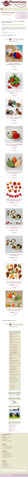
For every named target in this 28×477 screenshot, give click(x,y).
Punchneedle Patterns (14, 379)
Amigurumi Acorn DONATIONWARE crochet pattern (14, 118)
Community (4, 438)
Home (3, 436)
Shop (2, 21)
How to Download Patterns (13, 424)
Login (22, 12)
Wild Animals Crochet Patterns (14, 337)
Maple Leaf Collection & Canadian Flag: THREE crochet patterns (14, 200)
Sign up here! (23, 16)
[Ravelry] (21, 470)
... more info (14, 69)
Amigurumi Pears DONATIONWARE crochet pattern (14, 173)
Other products (11, 419)
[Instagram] (14, 470)
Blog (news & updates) (6, 437)
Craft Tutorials (12, 382)
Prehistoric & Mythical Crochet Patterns (14, 350)
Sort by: (3, 32)
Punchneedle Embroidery (7, 456)
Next (22, 39)
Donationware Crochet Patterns (14, 372)
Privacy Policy (5, 465)
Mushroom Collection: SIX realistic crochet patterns (14, 255)
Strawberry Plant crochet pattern (14, 90)
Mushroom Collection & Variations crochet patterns (14, 227)
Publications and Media (7, 467)
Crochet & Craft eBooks (14, 374)
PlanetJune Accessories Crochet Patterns (14, 366)
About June (4, 462)
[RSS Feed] (7, 470)
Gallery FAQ (11, 430)
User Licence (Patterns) (7, 446)
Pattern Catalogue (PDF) (7, 448)
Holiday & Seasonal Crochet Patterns (11, 21)
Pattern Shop (5, 445)
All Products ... (13, 388)
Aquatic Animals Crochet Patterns (15, 343)
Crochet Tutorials (5, 452)
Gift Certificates (13, 377)
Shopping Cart (22, 17)
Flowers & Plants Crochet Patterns (15, 355)
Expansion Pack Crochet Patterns (15, 364)
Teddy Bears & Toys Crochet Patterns (14, 347)
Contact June (11, 428)
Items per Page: (13, 41)
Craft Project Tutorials (6, 455)
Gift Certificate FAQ (12, 429)
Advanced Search (14, 403)
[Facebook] (10, 470)
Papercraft (4, 457)
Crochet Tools (12, 375)
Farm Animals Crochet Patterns (14, 340)
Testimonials (4, 463)
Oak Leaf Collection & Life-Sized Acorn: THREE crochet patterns (14, 282)
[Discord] (25, 470)
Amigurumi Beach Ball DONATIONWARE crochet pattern (14, 64)
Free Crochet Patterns (6, 453)
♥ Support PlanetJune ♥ (7, 440)
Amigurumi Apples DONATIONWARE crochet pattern (14, 145)
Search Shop (14, 398)
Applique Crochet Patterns (13, 358)
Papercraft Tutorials (14, 380)
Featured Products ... (14, 386)
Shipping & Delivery (12, 425)
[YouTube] (17, 470)
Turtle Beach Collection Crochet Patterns (14, 361)
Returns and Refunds (12, 426)
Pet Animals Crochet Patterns (14, 334)
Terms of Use (11, 427)
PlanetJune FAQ (5, 464)
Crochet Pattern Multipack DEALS (13, 369)
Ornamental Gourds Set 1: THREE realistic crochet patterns (14, 310)
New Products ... (13, 385)
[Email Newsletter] (3, 470)
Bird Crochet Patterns (14, 344)
